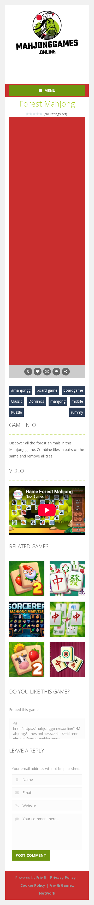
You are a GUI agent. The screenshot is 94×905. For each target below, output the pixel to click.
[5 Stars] (41, 114)
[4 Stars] (37, 114)
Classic (16, 401)
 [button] (56, 371)
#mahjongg (21, 390)
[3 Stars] (34, 114)
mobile (77, 401)
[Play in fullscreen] (47, 371)
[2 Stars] (31, 114)
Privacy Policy (63, 877)
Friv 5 (41, 877)
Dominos (36, 401)
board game (47, 390)
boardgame (73, 390)
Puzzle (16, 412)
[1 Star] (27, 114)
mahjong (58, 401)
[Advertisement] (51, 66)
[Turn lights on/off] (28, 371)
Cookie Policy (32, 885)
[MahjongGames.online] (47, 32)
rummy (77, 412)
